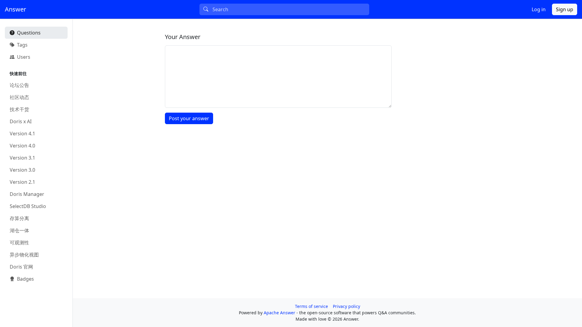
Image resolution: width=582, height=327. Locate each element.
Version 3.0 (22, 170)
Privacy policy (346, 306)
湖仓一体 (19, 230)
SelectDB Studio (28, 206)
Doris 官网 (21, 266)
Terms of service (311, 306)
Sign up (564, 9)
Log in (539, 9)
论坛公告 (19, 85)
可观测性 (19, 242)
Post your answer (189, 118)
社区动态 (19, 97)
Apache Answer (280, 312)
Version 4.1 (22, 133)
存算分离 (19, 218)
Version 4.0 (22, 145)
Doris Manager (27, 194)
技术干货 (19, 109)
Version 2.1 (22, 182)
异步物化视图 (24, 254)
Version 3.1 (22, 157)
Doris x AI (21, 121)
